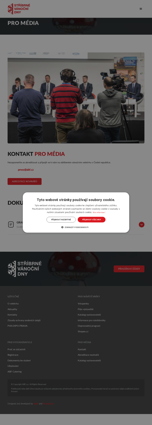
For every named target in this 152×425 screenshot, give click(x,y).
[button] (75, 227)
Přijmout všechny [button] (91, 219)
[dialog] (76, 212)
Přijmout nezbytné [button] (61, 219)
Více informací (99, 212)
